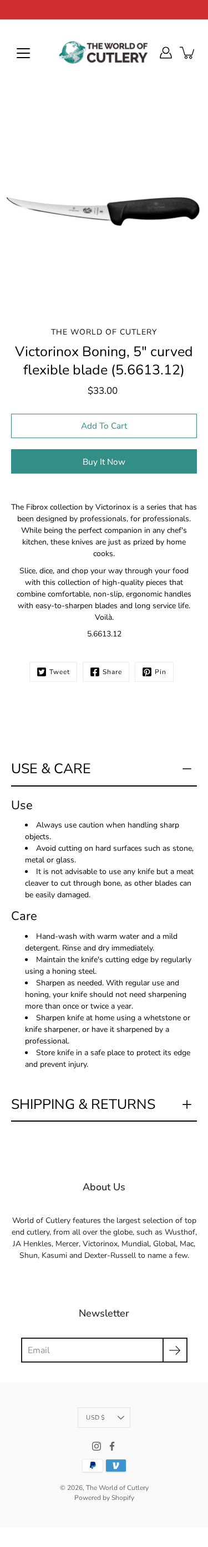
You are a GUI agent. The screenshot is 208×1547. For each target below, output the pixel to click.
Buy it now (104, 461)
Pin (160, 671)
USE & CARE (51, 768)
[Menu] (23, 53)
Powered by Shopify (104, 1497)
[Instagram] (97, 1446)
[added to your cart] (188, 52)
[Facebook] (112, 1446)
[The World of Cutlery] (104, 52)
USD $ (95, 1418)
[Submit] (175, 1350)
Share (112, 671)
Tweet (59, 671)
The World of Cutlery (117, 1487)
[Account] (166, 52)
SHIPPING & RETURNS (83, 1104)
